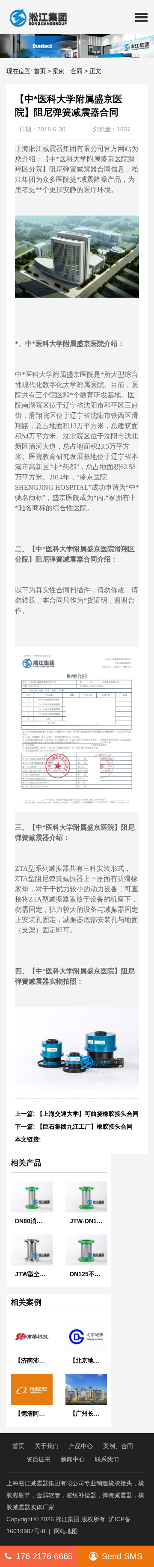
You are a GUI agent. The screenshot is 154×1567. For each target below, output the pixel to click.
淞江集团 (68, 1519)
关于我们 (47, 1446)
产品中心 (81, 1446)
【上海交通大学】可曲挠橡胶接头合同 (88, 1113)
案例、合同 (68, 71)
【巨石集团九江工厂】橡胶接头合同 (85, 1126)
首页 (40, 71)
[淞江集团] (35, 17)
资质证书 (38, 1459)
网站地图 (66, 1531)
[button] (141, 17)
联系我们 (107, 1459)
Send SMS (122, 1556)
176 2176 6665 (44, 1556)
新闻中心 (73, 1459)
